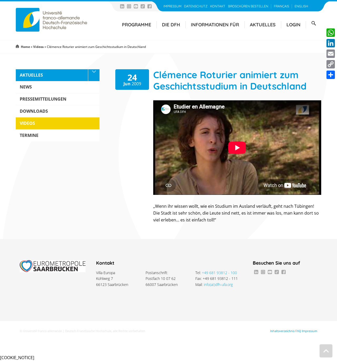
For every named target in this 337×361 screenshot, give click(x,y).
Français (281, 6)
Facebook (149, 6)
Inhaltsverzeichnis (282, 331)
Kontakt (217, 6)
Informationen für (215, 24)
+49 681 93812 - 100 (219, 272)
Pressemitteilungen (43, 99)
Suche (313, 23)
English (301, 6)
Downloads (34, 111)
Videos (38, 46)
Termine (29, 135)
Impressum (172, 6)
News (26, 87)
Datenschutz (195, 6)
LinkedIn (122, 6)
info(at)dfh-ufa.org (218, 284)
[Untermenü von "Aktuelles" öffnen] (94, 75)
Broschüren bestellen (248, 6)
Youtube (136, 6)
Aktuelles (263, 24)
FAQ (298, 331)
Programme (136, 24)
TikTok (143, 6)
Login (293, 24)
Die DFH (171, 24)
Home (25, 46)
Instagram (129, 6)
